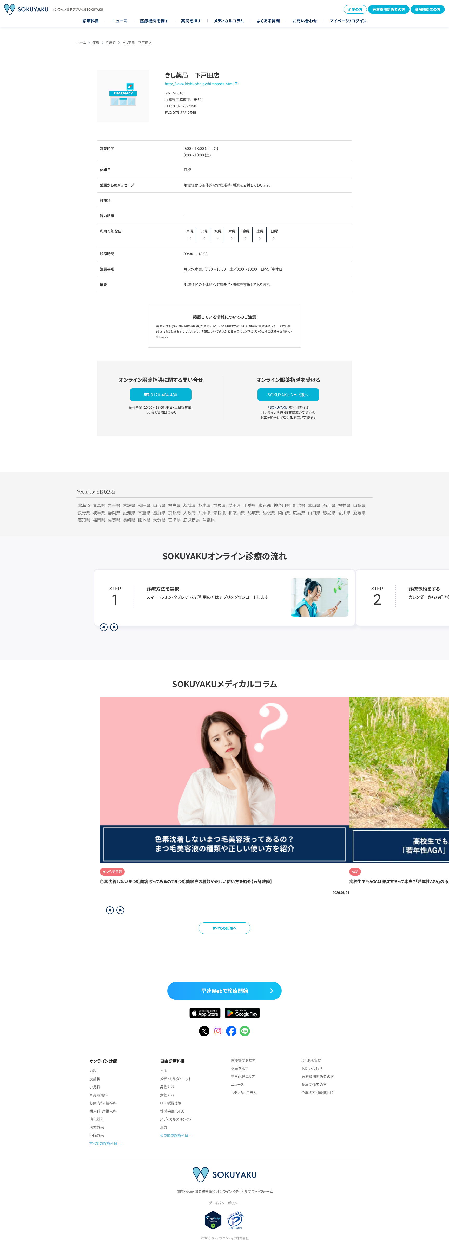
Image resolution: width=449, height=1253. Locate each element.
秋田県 (144, 505)
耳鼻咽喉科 (98, 1094)
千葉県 (249, 505)
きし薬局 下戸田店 (137, 42)
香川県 (344, 512)
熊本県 (144, 520)
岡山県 (284, 512)
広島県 (299, 512)
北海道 (84, 505)
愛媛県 (359, 512)
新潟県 (299, 505)
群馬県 (219, 505)
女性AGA (167, 1094)
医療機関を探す (154, 20)
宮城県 (129, 505)
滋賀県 (159, 512)
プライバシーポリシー (224, 1202)
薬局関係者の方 (427, 9)
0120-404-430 (164, 394)
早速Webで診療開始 (224, 990)
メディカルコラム (229, 20)
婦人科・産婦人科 (103, 1111)
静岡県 (114, 512)
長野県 (84, 512)
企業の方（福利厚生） (317, 1092)
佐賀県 (114, 520)
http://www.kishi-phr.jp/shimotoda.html (199, 83)
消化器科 (96, 1119)
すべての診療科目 (103, 1143)
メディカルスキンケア (176, 1119)
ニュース (119, 20)
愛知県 (129, 512)
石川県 (329, 505)
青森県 (99, 505)
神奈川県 (282, 505)
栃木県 (204, 505)
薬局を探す (191, 20)
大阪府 (189, 512)
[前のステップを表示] (104, 627)
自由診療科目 (172, 1061)
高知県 (84, 520)
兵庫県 (111, 42)
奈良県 (219, 512)
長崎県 (129, 520)
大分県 (159, 520)
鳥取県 (254, 512)
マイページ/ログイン (348, 20)
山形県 (159, 505)
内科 (93, 1070)
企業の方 (355, 9)
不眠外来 (96, 1135)
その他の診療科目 (174, 1135)
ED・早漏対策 (170, 1103)
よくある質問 (268, 20)
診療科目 (90, 20)
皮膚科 (94, 1078)
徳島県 (329, 512)
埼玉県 (234, 505)
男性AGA (167, 1086)
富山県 (314, 505)
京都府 (174, 512)
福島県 (174, 505)
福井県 (344, 505)
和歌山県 (236, 512)
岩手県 (114, 505)
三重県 (144, 512)
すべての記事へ (225, 928)
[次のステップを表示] (114, 627)
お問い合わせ (305, 20)
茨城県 (189, 505)
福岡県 (99, 520)
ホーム (81, 42)
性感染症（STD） (172, 1111)
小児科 (94, 1086)
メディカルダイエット (176, 1078)
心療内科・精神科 (103, 1103)
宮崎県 (174, 520)
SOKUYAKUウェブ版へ (288, 394)
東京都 (265, 505)
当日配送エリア (243, 1076)
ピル (163, 1070)
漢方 (163, 1127)
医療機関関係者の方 (388, 9)
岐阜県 (99, 512)
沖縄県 (208, 520)
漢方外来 (96, 1127)
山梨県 (359, 505)
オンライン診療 (103, 1061)
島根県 (269, 512)
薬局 (96, 42)
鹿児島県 (191, 520)
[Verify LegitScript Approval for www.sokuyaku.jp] (213, 1220)
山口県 (314, 512)
